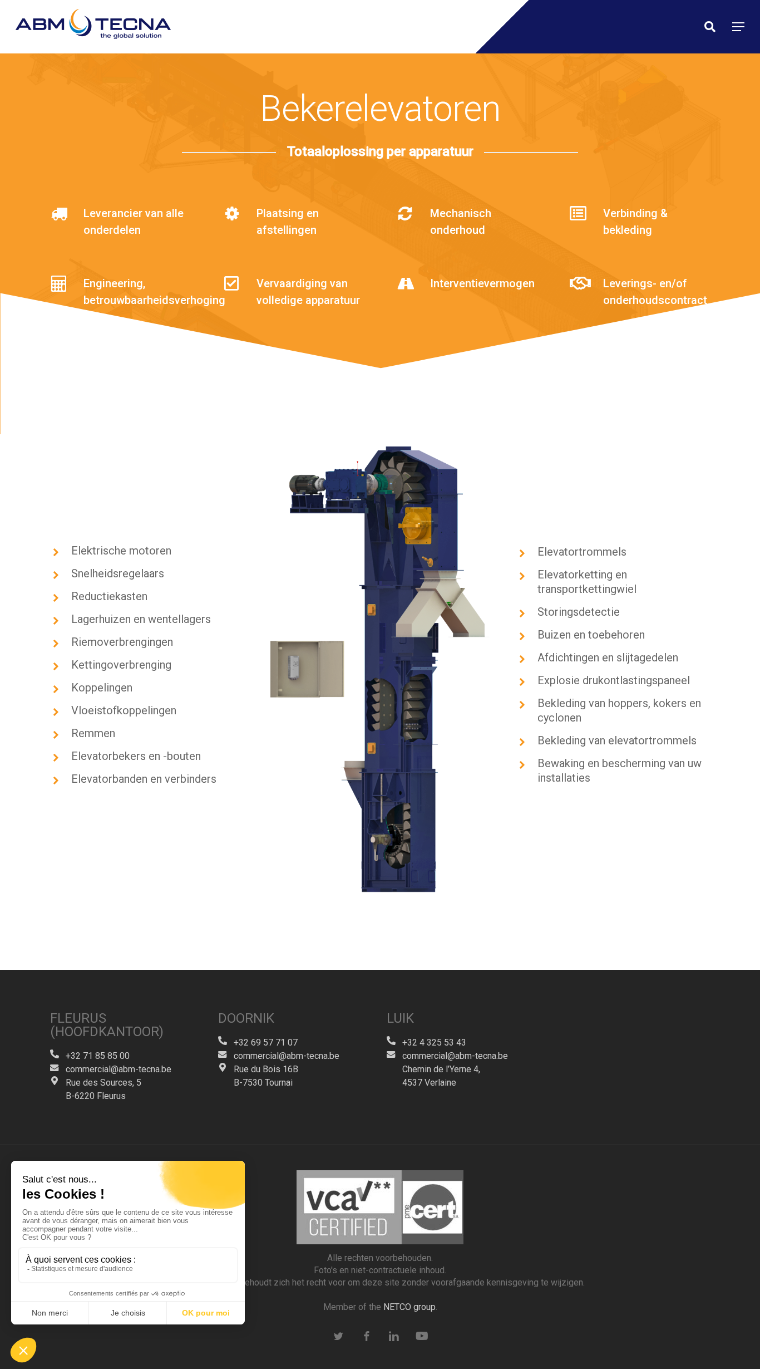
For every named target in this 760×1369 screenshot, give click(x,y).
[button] (738, 26)
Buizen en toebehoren (591, 634)
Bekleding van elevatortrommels (617, 740)
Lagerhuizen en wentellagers (141, 619)
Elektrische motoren (121, 550)
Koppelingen (101, 687)
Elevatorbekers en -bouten (136, 756)
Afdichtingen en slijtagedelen (607, 657)
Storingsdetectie (578, 612)
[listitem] (414, 525)
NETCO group (409, 1307)
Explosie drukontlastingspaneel (613, 680)
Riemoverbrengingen (122, 642)
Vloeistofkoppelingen (123, 710)
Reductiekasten (109, 596)
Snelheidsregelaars (117, 573)
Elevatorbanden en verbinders (143, 779)
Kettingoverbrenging (121, 664)
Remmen (93, 733)
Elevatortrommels (581, 551)
